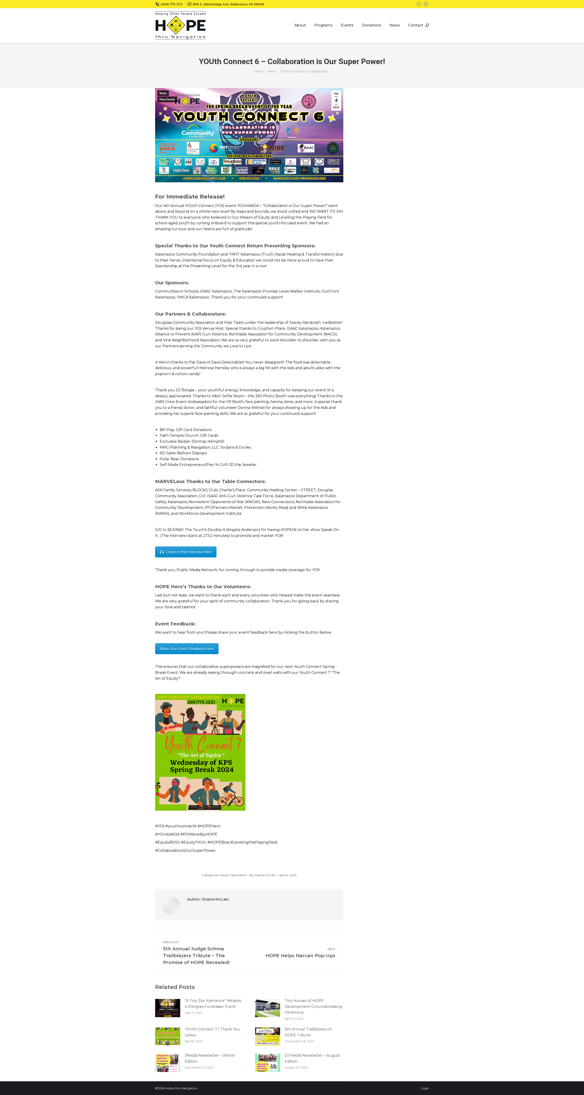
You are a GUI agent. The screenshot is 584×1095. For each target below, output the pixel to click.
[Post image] (167, 1008)
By (263, 875)
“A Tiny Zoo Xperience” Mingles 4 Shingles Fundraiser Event (213, 1003)
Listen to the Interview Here (189, 552)
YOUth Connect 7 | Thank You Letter (212, 1032)
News (163, 93)
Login (425, 1088)
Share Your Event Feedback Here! (187, 649)
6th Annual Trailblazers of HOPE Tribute (308, 1032)
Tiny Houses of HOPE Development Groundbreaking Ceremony (313, 1006)
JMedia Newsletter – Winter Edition (210, 1058)
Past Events (167, 99)
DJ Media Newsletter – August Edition (312, 1058)
